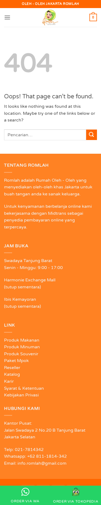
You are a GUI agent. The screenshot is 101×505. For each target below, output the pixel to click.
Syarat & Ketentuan (24, 388)
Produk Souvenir (21, 354)
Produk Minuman (22, 347)
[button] (7, 17)
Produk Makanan (21, 340)
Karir (9, 381)
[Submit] (91, 135)
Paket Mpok (16, 360)
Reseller (12, 367)
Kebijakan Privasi (21, 395)
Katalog (12, 374)
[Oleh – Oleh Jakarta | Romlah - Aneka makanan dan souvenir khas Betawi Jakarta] (51, 17)
